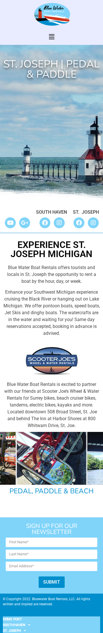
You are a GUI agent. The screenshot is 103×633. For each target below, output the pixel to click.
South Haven (14, 625)
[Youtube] (10, 223)
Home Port (12, 619)
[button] (51, 36)
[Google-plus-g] (24, 223)
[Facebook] (45, 223)
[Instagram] (59, 223)
